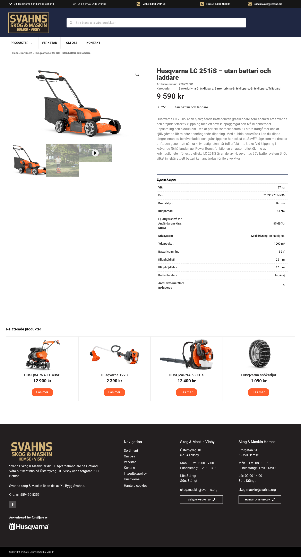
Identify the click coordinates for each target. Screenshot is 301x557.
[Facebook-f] (12, 504)
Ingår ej (280, 275)
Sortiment (26, 52)
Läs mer (42, 392)
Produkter (19, 43)
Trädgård (274, 88)
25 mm (280, 259)
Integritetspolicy (135, 473)
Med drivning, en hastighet (268, 236)
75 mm (280, 267)
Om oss (71, 43)
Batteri (280, 203)
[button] (137, 74)
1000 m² (279, 243)
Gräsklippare (258, 88)
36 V (282, 251)
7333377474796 (274, 195)
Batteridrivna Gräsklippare (196, 88)
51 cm (281, 211)
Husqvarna (132, 479)
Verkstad (49, 43)
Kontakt (93, 43)
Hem (15, 52)
